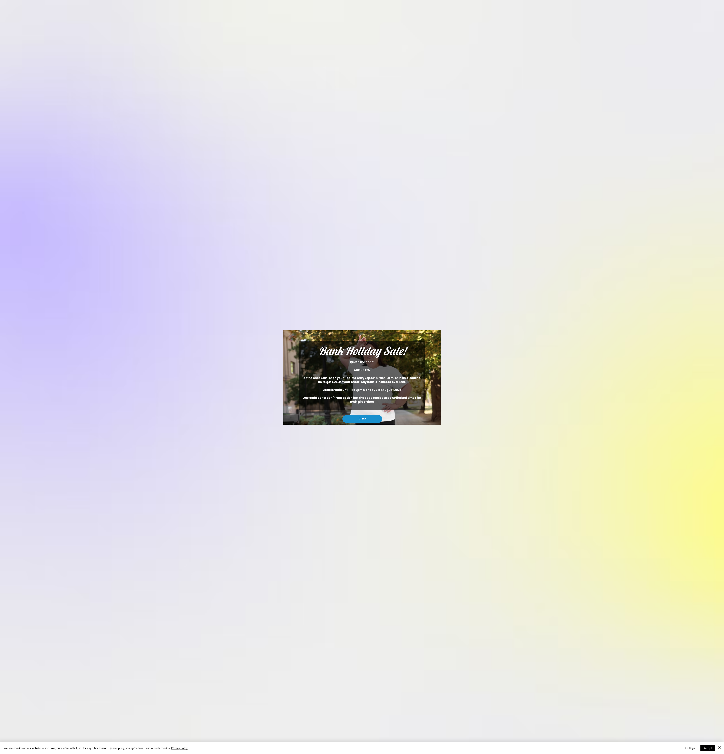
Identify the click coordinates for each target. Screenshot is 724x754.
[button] (362, 419)
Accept (708, 748)
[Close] (719, 748)
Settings (690, 748)
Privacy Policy (179, 748)
